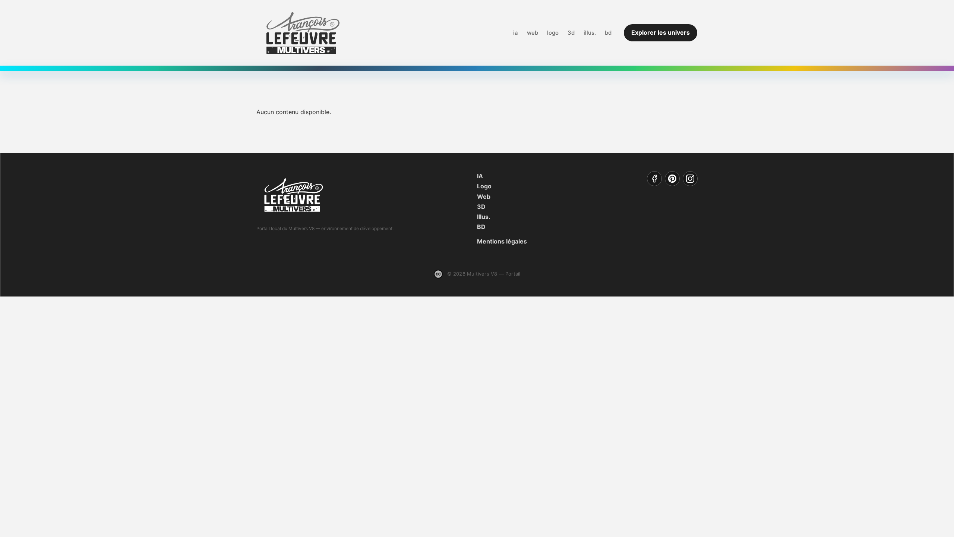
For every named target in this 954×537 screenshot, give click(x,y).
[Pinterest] (672, 178)
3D (481, 206)
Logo (484, 186)
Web (483, 196)
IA (480, 176)
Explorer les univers (660, 32)
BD (481, 226)
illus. (590, 32)
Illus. (483, 216)
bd (608, 32)
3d (571, 32)
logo (553, 32)
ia (515, 32)
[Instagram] (690, 178)
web (532, 32)
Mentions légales (502, 241)
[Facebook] (654, 178)
